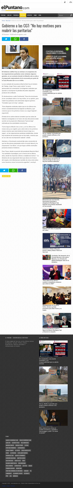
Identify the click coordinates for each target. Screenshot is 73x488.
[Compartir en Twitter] (6, 40)
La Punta (17, 450)
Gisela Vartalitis (26, 450)
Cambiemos (9, 473)
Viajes (35, 15)
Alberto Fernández (20, 455)
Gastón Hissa (9, 460)
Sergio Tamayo (9, 450)
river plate (18, 460)
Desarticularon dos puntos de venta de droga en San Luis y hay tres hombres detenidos (51, 159)
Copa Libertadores (22, 453)
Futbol (26, 445)
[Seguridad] (57, 68)
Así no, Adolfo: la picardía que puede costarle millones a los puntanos (52, 135)
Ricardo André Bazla (11, 463)
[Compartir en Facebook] (24, 40)
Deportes (29, 15)
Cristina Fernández (11, 448)
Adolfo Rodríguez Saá (25, 440)
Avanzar (26, 471)
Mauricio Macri (10, 445)
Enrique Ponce (19, 445)
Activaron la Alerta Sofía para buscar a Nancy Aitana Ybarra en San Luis (52, 250)
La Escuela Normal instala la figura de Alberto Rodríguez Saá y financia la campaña (52, 330)
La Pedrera (13, 453)
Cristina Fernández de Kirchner (14, 471)
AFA (10, 476)
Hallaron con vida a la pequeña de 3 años (52, 229)
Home (3, 20)
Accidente (26, 473)
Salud (30, 466)
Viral (40, 15)
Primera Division (10, 468)
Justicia (25, 466)
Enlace (8, 485)
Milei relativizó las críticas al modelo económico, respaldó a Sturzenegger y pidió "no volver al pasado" (48, 430)
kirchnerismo (21, 463)
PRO (7, 476)
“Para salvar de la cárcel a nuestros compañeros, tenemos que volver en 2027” (52, 282)
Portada (3, 15)
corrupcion (18, 466)
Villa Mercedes (25, 443)
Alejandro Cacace (17, 473)
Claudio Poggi (15, 443)
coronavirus (21, 448)
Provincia (16, 15)
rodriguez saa (9, 455)
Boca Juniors (9, 466)
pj (30, 471)
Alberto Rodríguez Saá (12, 440)
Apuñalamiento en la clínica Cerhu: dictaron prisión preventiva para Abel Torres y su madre (52, 308)
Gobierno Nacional (11, 458)
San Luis (9, 15)
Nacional (22, 15)
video (7, 453)
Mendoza (15, 476)
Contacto (13, 485)
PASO (23, 460)
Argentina (18, 468)
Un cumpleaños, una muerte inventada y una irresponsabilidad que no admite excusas (52, 92)
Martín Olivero (21, 458)
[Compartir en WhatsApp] (15, 40)
